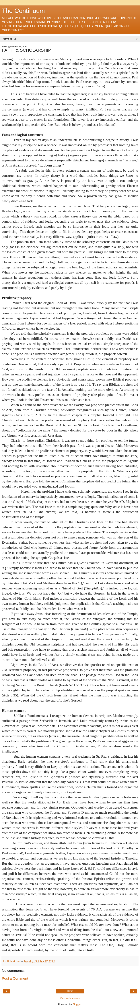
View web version (70, 998)
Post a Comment (15, 978)
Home (70, 991)
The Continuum (23, 10)
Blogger (77, 1004)
